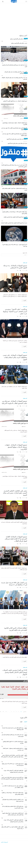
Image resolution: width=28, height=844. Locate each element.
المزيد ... (24, 300)
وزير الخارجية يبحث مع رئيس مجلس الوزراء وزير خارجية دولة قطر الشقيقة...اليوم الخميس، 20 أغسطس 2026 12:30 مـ (14, 779)
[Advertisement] (14, 18)
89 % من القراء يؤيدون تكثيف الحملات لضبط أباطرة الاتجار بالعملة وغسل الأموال (14, 672)
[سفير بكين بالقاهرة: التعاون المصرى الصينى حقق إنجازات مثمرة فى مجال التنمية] (14, 509)
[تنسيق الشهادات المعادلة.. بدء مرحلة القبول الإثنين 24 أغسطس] (14, 90)
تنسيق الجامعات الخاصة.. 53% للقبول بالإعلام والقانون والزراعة (15, 742)
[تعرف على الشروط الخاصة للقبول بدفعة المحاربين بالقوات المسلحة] (14, 217)
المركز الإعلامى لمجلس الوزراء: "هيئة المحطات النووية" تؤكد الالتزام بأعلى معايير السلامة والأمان (14, 813)
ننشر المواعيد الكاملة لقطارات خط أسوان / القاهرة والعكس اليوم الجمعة (14, 189)
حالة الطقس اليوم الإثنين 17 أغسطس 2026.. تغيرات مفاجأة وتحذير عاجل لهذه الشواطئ (15, 820)
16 (3, 711)
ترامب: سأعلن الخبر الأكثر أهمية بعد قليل (19, 43)
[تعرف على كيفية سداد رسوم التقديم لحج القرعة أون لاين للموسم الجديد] (14, 54)
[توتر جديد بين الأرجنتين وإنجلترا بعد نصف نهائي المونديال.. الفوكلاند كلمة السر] (14, 72)
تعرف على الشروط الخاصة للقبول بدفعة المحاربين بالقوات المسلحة (14, 222)
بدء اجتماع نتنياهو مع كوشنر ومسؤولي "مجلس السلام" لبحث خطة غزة (15, 749)
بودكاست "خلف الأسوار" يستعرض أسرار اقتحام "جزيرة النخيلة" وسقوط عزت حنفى (15, 311)
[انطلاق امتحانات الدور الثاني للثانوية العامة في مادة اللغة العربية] (14, 645)
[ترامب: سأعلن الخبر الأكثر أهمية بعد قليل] (14, 39)
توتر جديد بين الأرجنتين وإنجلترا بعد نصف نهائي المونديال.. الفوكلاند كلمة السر (14, 78)
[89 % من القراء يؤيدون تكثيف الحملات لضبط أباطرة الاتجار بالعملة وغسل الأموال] (14, 689)
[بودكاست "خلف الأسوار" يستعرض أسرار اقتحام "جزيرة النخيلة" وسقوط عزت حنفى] (14, 328)
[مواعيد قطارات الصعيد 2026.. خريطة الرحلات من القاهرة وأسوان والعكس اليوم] (14, 200)
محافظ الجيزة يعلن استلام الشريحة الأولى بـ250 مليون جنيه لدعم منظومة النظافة (14, 134)
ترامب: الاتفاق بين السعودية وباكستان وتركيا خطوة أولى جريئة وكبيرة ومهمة (14, 800)
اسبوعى (25, 721)
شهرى (21, 721)
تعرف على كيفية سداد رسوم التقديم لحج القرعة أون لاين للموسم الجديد (14, 65)
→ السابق (25, 711)
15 (6, 711)
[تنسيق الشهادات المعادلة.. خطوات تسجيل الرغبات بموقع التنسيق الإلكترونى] (14, 111)
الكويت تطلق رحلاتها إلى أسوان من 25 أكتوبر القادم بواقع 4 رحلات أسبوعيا (14, 827)
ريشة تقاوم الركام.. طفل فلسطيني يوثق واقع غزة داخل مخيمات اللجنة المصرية (14, 807)
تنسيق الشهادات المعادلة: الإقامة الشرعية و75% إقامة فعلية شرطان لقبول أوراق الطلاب (16, 539)
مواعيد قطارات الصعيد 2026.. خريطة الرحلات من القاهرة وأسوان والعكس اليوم (14, 212)
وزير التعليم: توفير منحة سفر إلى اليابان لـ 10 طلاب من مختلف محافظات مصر (14, 786)
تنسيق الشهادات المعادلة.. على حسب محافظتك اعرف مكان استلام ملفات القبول (15, 357)
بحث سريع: (25, 252)
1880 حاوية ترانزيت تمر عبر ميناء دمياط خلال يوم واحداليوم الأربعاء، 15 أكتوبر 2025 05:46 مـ (14, 166)
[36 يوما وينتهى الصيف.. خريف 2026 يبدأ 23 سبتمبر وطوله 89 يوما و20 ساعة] (14, 233)
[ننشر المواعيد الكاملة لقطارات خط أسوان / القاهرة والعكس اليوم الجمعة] (14, 177)
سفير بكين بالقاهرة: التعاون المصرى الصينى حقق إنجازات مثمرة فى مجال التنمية (15, 493)
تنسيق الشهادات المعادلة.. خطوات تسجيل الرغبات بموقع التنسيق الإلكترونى (15, 123)
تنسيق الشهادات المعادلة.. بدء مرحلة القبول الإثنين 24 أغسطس (15, 101)
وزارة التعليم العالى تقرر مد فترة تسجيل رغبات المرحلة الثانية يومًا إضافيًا (14, 728)
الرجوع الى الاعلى (4, 842)
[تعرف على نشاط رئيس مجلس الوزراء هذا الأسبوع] (14, 139)
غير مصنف (25, 262)
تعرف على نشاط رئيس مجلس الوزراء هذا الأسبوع (17, 143)
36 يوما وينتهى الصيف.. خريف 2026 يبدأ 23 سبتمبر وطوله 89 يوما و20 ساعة (15, 245)
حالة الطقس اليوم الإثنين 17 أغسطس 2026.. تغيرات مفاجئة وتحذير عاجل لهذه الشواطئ (15, 771)
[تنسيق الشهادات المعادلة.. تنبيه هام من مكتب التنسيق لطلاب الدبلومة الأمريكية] (14, 418)
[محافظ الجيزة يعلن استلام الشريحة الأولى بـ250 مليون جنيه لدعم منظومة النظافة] (14, 128)
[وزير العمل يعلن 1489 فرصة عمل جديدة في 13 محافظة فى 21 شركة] (14, 599)
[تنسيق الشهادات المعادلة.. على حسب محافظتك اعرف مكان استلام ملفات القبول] (14, 374)
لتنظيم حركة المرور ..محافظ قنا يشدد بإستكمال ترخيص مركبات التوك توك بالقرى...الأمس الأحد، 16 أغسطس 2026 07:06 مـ (14, 756)
